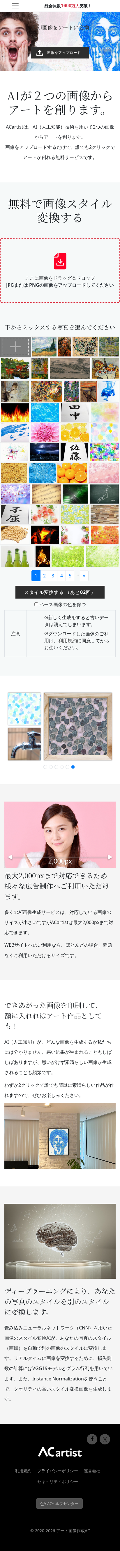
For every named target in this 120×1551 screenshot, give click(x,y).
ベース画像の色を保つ (62, 604)
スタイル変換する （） (60, 592)
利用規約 (67, 640)
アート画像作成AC (73, 1530)
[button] (45, 767)
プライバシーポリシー (57, 1470)
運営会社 (92, 1470)
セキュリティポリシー (57, 1481)
